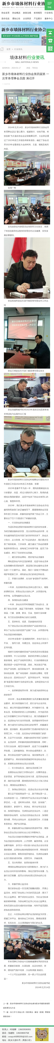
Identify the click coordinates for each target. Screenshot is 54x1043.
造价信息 (5, 18)
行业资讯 (49, 13)
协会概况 (16, 13)
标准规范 (38, 13)
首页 (8, 49)
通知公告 (16, 18)
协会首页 (5, 13)
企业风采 (27, 18)
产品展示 (38, 18)
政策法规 (27, 13)
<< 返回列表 (6, 84)
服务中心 (49, 18)
